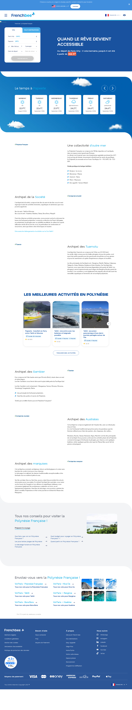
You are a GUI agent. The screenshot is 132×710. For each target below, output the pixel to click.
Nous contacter (40, 635)
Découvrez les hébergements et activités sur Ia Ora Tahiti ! (34, 231)
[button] (22, 37)
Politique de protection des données (16, 650)
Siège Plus (69, 646)
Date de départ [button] (13, 51)
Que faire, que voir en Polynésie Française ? (27, 537)
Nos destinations (71, 639)
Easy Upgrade (70, 642)
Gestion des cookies (11, 642)
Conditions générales (11, 639)
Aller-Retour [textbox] (15, 46)
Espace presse (71, 658)
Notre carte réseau (72, 654)
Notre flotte (70, 650)
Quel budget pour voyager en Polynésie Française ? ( (66, 537)
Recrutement (70, 662)
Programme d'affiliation (74, 666)
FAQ (36, 639)
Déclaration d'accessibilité (13, 646)
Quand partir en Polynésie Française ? (65, 541)
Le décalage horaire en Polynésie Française (27, 545)
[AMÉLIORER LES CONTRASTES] (124, 15)
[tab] (13, 30)
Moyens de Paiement (42, 642)
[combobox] (15, 46)
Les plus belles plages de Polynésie (28, 541)
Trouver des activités (66, 353)
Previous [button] (104, 88)
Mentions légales (10, 635)
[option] (22, 104)
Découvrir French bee (73, 635)
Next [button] (113, 88)
